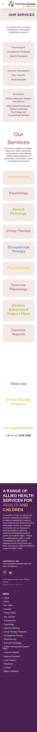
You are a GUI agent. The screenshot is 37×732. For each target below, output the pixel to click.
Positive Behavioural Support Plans (16, 648)
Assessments (10, 620)
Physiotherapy (10, 639)
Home (6, 598)
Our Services (9, 617)
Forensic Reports (11, 652)
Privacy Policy (19, 584)
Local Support (10, 660)
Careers (7, 609)
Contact (7, 667)
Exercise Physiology (12, 643)
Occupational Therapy (13, 635)
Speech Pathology (12, 628)
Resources (8, 664)
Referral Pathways (12, 656)
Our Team (8, 605)
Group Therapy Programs (15, 632)
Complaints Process (8, 584)
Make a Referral (11, 671)
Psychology (9, 624)
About (6, 601)
